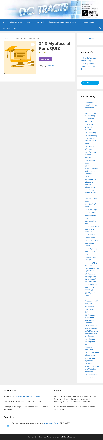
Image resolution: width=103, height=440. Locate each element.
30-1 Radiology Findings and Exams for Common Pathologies (90, 344)
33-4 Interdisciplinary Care (91, 221)
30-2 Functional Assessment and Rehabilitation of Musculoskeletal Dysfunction (91, 331)
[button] (79, 22)
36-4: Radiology (91, 132)
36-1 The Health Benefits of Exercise (91, 154)
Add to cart (45, 59)
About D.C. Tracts (16, 22)
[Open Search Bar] (100, 28)
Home (4, 22)
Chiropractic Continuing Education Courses (62, 22)
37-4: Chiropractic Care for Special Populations (92, 105)
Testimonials (40, 22)
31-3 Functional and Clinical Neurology (91, 287)
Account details (89, 22)
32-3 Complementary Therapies (91, 257)
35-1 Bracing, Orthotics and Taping (90, 192)
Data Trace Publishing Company (28, 396)
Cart (15, 28)
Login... (87, 83)
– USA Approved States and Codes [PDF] (88, 66)
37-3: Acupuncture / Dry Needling (90, 113)
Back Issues (6, 28)
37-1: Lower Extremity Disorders (89, 127)
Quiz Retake (14, 38)
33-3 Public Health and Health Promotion (92, 229)
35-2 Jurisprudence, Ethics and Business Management (90, 182)
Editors (28, 22)
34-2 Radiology (90, 210)
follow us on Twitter (51, 423)
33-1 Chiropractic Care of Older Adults (91, 243)
